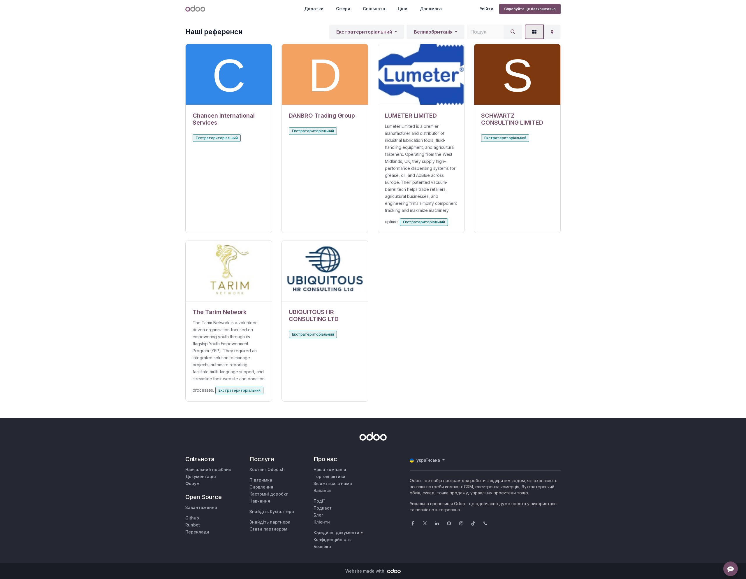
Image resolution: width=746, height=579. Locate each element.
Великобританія (433, 32)
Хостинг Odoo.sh (267, 469)
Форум (192, 483)
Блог (318, 514)
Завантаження (201, 507)
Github (192, 517)
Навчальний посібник (208, 469)
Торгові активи (329, 476)
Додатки (313, 8)
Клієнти (322, 521)
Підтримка (260, 479)
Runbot (192, 524)
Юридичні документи (336, 532)
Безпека (322, 546)
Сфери (343, 8)
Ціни (402, 8)
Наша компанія (330, 469)
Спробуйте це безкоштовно (530, 9)
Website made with (365, 570)
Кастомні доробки (268, 493)
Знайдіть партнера (270, 521)
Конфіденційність (332, 539)
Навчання (259, 500)
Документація (200, 476)
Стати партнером (268, 528)
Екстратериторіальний (364, 32)
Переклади (197, 531)
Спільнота (374, 8)
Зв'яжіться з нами (333, 483)
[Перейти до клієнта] (229, 74)
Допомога (431, 8)
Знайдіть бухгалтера (271, 511)
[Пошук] (512, 32)
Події (319, 500)
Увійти (486, 8)
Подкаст (323, 507)
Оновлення (261, 486)
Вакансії (322, 490)
